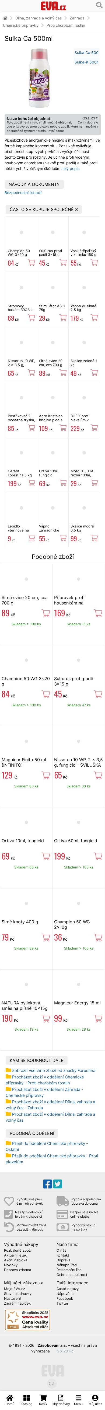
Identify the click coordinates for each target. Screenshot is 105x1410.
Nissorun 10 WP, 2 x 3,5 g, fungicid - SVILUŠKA (21, 367)
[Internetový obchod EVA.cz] (53, 6)
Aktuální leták (15, 1255)
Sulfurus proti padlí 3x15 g (50, 253)
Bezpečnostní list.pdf (23, 192)
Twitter (62, 1303)
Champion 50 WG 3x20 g (19, 253)
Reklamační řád (69, 1270)
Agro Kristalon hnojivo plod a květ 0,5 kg (51, 420)
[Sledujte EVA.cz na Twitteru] (57, 1184)
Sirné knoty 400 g (20, 921)
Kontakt (63, 1255)
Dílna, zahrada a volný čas (38, 18)
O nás (61, 1250)
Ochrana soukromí (72, 1275)
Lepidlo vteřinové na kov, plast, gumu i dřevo (19, 532)
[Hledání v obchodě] (99, 5)
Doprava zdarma (17, 1270)
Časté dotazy (68, 1289)
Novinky (11, 1265)
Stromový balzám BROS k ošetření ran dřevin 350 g (20, 312)
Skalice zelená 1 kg (84, 363)
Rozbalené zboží (18, 1250)
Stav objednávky (18, 1294)
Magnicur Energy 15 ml (77, 1002)
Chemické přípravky (20, 25)
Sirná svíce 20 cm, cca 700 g (50, 363)
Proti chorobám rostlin (66, 25)
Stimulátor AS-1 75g (52, 308)
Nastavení (12, 1299)
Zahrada (77, 18)
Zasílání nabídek (17, 1303)
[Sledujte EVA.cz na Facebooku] (47, 1184)
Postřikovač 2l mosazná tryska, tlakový (21, 420)
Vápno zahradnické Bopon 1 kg (49, 530)
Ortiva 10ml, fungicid (49, 473)
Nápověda (65, 1294)
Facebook (65, 1299)
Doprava (63, 1260)
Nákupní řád (67, 1265)
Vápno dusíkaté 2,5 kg (83, 308)
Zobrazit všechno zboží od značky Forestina (53, 1070)
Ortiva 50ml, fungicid (75, 840)
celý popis (70, 168)
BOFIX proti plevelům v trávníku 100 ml (83, 420)
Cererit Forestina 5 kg (20, 473)
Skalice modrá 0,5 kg (82, 528)
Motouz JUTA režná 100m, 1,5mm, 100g (82, 475)
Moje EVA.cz (14, 1289)
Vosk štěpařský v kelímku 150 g (83, 253)
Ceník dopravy (88, 122)
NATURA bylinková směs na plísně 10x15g (25, 1005)
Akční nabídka (15, 1260)
